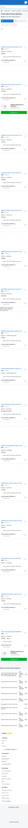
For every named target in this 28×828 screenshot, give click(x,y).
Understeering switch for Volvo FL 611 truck (13, 368)
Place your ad (14, 112)
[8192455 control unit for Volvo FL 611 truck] (14, 36)
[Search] (25, 7)
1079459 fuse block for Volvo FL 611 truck (13, 483)
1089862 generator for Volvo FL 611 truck (12, 251)
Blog (3, 781)
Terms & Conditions (6, 771)
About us (4, 740)
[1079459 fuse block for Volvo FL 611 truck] (14, 473)
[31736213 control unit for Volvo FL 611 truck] (14, 74)
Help (3, 743)
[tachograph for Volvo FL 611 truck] (14, 548)
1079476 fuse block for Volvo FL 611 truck (13, 520)
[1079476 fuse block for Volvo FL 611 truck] (14, 510)
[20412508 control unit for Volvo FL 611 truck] (14, 279)
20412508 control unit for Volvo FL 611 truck (13, 289)
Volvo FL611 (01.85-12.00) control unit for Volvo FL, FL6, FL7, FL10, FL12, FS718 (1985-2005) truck (9, 674)
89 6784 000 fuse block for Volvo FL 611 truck (14, 404)
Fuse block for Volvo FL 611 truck (9, 681)
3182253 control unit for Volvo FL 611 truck (13, 135)
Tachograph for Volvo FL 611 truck (11, 558)
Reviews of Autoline (6, 778)
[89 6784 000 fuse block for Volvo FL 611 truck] (14, 394)
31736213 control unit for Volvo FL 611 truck (13, 84)
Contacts (4, 746)
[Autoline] (2, 11)
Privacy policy (5, 773)
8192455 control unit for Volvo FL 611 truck (13, 47)
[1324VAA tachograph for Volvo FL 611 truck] (14, 435)
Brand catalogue (6, 784)
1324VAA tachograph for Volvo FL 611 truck (13, 445)
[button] (26, 2)
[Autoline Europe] (9, 2)
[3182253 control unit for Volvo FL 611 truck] (14, 125)
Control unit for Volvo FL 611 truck (9, 687)
